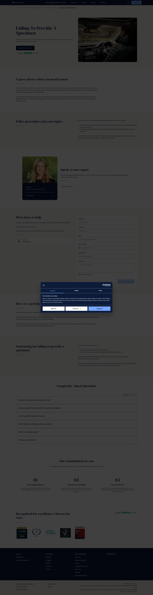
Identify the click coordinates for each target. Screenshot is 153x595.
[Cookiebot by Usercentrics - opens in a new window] (104, 285)
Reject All (53, 308)
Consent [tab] (52, 290)
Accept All (99, 308)
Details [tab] (76, 290)
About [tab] (100, 290)
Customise (76, 308)
